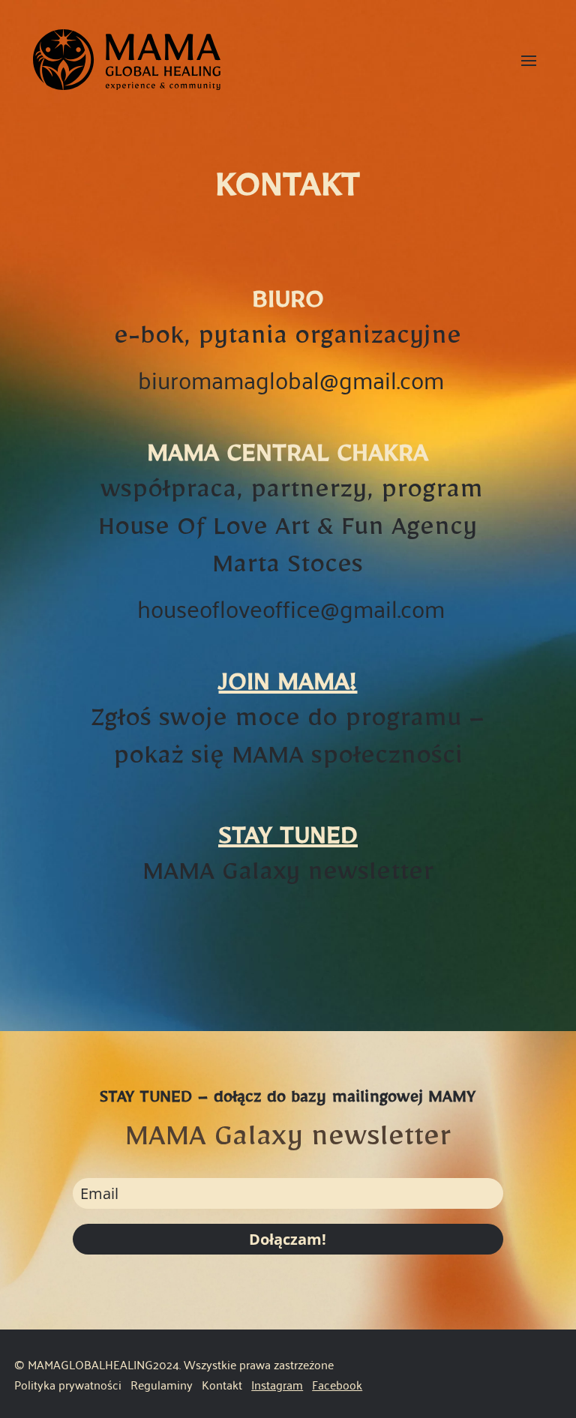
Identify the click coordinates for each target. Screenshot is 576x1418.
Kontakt (222, 1384)
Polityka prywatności (68, 1384)
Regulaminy (163, 1384)
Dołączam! (287, 1239)
